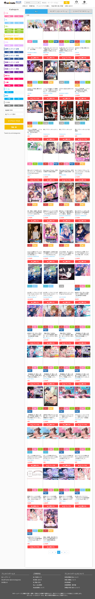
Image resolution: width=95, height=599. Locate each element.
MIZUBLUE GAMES (32, 52)
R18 (19, 16)
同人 (6, 26)
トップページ (6, 577)
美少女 (7, 75)
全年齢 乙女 (9, 29)
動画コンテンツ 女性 (12, 62)
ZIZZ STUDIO (62, 297)
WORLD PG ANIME (48, 93)
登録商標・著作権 (71, 585)
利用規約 (68, 582)
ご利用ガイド (38, 577)
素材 (6, 96)
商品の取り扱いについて (73, 587)
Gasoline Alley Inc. (32, 297)
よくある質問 (38, 585)
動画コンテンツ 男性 (12, 69)
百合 (6, 42)
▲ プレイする (66, 57)
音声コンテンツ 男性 (12, 55)
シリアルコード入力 (14, 121)
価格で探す (9, 110)
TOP (28, 15)
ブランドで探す (11, 114)
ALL (36, 11)
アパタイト (62, 256)
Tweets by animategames (12, 133)
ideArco (29, 175)
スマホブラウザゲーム (81, 11)
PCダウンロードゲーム (58, 11)
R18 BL (19, 32)
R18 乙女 (9, 32)
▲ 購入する (35, 57)
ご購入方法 (37, 582)
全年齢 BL (19, 29)
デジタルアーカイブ (11, 35)
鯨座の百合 (46, 52)
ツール (7, 89)
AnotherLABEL (46, 175)
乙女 (6, 13)
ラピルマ (77, 501)
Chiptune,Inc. (46, 134)
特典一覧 (14, 127)
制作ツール (9, 92)
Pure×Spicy (46, 338)
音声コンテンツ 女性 (12, 49)
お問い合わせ (38, 580)
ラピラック (78, 297)
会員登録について (39, 587)
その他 (7, 102)
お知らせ (5, 582)
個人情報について (71, 580)
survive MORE (78, 175)
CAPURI (77, 52)
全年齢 (9, 16)
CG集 (7, 82)
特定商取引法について (72, 577)
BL (6, 20)
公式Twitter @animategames (12, 580)
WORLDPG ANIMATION (65, 215)
